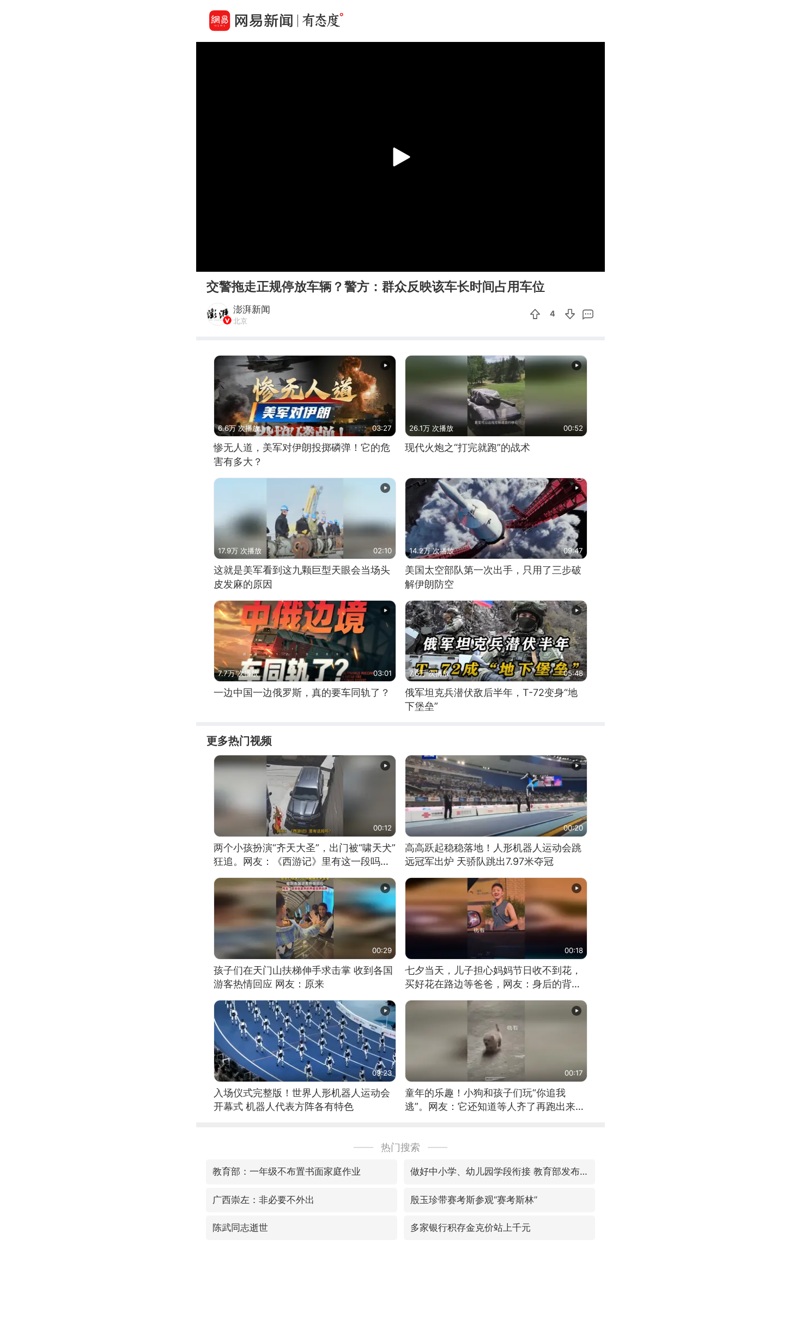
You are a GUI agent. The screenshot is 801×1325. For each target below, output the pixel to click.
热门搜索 (400, 1147)
